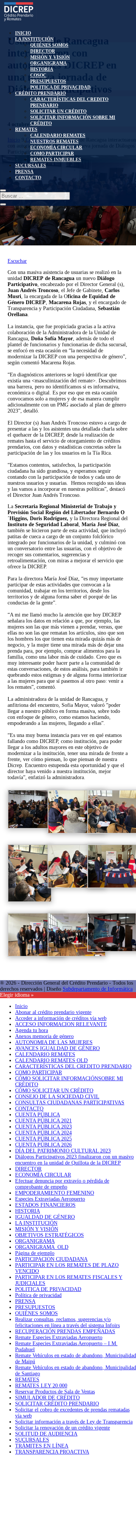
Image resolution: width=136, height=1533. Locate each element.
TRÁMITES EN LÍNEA (41, 1446)
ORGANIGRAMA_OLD (41, 1247)
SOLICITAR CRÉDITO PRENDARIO (57, 1404)
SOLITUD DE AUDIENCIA (46, 1434)
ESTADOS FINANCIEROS (45, 1205)
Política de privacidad (38, 1295)
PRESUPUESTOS (48, 81)
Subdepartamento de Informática (98, 989)
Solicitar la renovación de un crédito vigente (62, 1428)
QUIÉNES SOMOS (49, 45)
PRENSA (24, 171)
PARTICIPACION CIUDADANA (51, 1259)
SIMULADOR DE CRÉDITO (47, 1398)
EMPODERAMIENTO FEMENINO (54, 1193)
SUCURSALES (30, 165)
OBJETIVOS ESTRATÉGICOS (49, 1235)
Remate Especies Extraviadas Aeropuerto (58, 1337)
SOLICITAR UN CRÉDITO (58, 111)
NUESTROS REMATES (54, 141)
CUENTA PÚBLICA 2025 (43, 1139)
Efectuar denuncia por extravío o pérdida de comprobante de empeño (62, 1184)
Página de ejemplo (34, 1253)
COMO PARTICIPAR (52, 153)
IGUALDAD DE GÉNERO (45, 1217)
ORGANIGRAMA (48, 63)
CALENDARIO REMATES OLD (51, 1060)
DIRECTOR (42, 51)
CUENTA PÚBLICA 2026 (43, 1145)
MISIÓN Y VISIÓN (50, 57)
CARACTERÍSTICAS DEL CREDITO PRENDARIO (73, 1066)
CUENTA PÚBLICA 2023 (43, 1127)
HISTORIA (41, 69)
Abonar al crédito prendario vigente (53, 1012)
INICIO (23, 33)
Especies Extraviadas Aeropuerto (50, 1199)
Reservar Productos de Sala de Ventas (55, 1391)
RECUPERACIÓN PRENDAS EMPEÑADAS (65, 1331)
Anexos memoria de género (44, 1036)
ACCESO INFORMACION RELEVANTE (61, 1024)
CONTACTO (28, 177)
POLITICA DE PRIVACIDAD (60, 87)
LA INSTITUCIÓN (34, 39)
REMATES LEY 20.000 (41, 1385)
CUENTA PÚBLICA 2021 (43, 1120)
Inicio (21, 1006)
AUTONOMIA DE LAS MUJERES (54, 1042)
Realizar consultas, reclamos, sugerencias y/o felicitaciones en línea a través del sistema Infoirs (67, 1322)
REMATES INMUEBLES (55, 159)
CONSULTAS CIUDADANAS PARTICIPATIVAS (69, 1102)
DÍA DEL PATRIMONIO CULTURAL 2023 (63, 1151)
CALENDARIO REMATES (57, 135)
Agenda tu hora (31, 1030)
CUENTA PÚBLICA (37, 1114)
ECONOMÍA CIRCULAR (56, 147)
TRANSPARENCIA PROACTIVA (52, 1452)
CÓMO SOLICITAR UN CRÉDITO (54, 1090)
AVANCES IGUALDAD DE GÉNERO (57, 1048)
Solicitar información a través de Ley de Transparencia (74, 1422)
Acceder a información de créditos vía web (61, 1018)
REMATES (26, 129)
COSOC (38, 75)
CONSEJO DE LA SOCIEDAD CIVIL (57, 1096)
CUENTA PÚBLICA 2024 (43, 1133)
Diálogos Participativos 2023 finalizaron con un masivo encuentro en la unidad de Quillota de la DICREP (74, 1160)
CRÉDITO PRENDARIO (40, 93)
